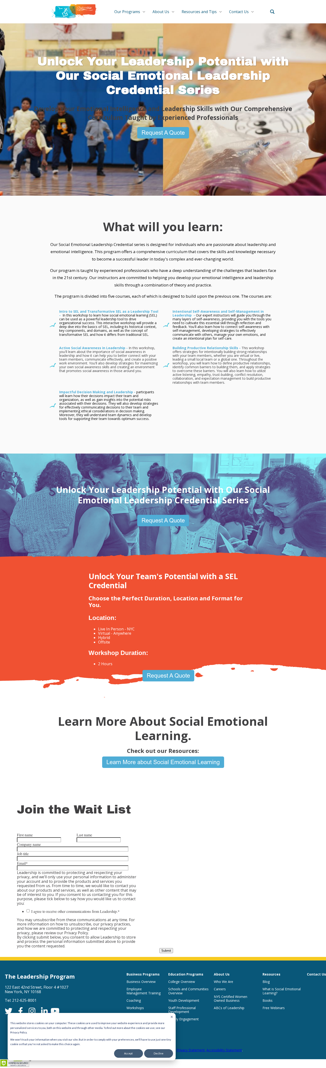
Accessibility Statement (224, 1050)
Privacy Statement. (191, 1050)
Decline (158, 1053)
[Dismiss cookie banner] (171, 1017)
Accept (128, 1053)
